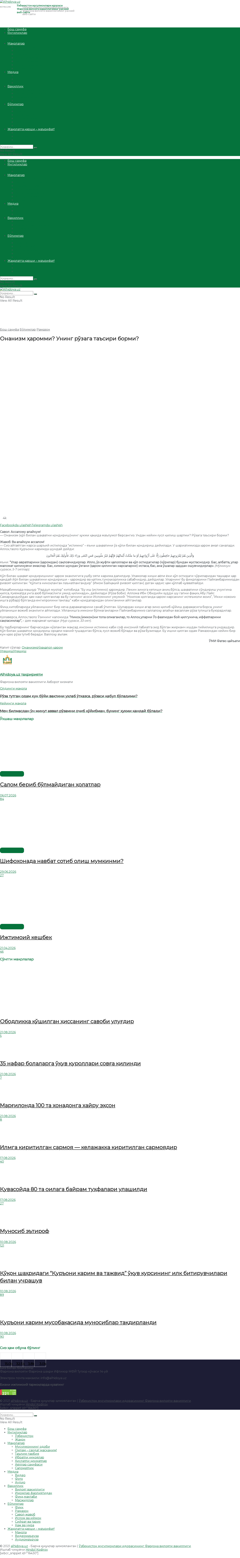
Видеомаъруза (27, 136)
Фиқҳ (19, 108)
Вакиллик (15, 86)
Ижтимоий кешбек (26, 937)
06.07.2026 (8, 795)
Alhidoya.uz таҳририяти (21, 674)
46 (2, 951)
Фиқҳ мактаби (26, 97)
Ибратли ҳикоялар (29, 58)
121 (2, 1245)
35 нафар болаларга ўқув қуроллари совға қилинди (70, 1063)
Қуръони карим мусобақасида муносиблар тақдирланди (78, 1322)
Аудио (20, 83)
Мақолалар (16, 43)
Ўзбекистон (24, 36)
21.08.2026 (8, 1032)
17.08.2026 (8, 1158)
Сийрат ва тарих (27, 122)
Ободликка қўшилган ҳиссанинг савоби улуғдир (67, 1021)
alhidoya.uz (19, 1401)
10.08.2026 (8, 1242)
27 (2, 875)
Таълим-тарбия (27, 54)
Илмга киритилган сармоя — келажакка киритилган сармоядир (88, 1147)
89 (2, 1295)
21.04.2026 (8, 948)
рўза (39, 647)
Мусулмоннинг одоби (32, 47)
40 (2, 1161)
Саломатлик (24, 68)
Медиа (13, 72)
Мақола (21, 133)
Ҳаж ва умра (24, 125)
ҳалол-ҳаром (53, 647)
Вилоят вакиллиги (30, 90)
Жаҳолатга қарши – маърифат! (31, 129)
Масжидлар (24, 100)
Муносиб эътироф (24, 1231)
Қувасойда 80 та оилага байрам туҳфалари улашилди (73, 1189)
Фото (19, 79)
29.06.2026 (8, 872)
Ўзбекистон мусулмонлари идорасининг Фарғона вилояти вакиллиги (135, 1401)
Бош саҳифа (17, 29)
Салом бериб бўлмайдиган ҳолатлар (50, 784)
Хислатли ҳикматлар (31, 61)
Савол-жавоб (25, 115)
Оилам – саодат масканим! (36, 50)
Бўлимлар (16, 104)
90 (2, 1336)
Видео (20, 75)
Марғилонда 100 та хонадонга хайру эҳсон (57, 1105)
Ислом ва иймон (28, 118)
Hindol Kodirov (37, 1404)
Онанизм (29, 647)
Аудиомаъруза (26, 140)
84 (2, 799)
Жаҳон (20, 40)
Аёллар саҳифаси (29, 65)
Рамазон (21, 111)
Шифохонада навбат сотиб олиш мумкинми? (62, 861)
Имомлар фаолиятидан (33, 93)
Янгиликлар (17, 33)
